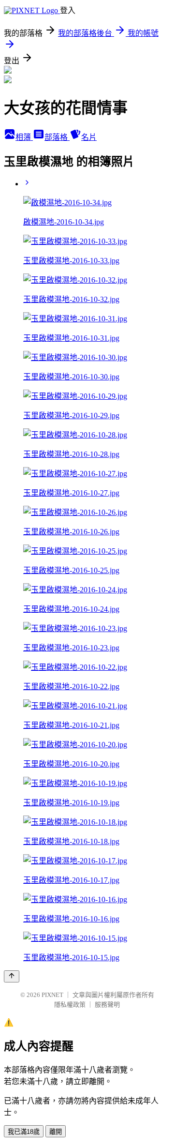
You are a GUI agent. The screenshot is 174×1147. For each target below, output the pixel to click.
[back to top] (11, 976)
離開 (55, 1131)
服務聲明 (107, 1004)
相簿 (24, 137)
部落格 (57, 137)
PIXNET (52, 994)
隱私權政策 (70, 1004)
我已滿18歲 (24, 1131)
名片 (89, 137)
